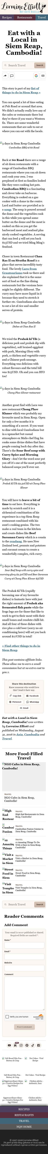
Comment (8, 974)
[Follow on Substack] (15, 1045)
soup (7, 209)
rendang (16, 541)
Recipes (7, 17)
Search (39, 65)
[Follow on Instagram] (21, 1045)
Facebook (34, 696)
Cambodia (31, 734)
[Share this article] (5, 76)
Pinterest (16, 702)
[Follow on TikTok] (33, 1045)
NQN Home (24, 1126)
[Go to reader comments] (12, 76)
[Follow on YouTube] (9, 1045)
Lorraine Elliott (31, 1140)
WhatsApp (34, 702)
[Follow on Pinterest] (27, 1045)
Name (7, 940)
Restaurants (24, 17)
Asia (19, 734)
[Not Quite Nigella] (24, 7)
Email (25, 708)
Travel (42, 17)
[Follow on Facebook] (38, 1045)
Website (8, 963)
